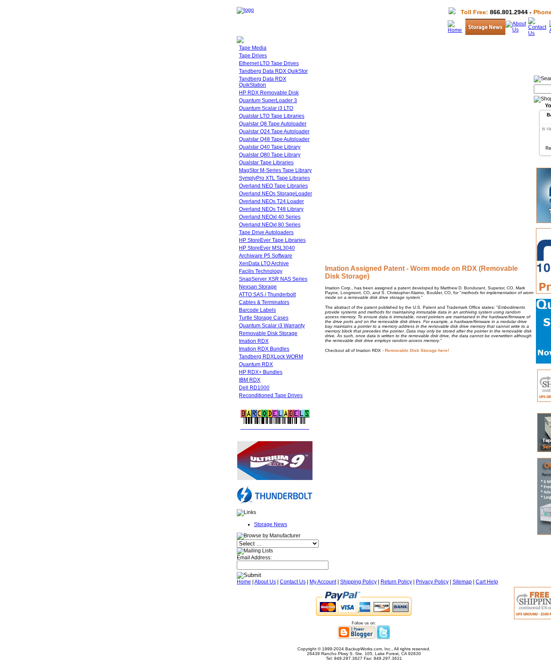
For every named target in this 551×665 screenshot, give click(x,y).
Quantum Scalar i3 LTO (266, 108)
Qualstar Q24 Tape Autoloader (274, 132)
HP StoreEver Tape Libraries (272, 240)
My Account (323, 582)
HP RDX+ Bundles (260, 372)
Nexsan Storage (258, 287)
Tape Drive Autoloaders (266, 232)
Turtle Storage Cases (263, 318)
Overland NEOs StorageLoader (275, 194)
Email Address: (254, 558)
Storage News (270, 524)
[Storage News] (485, 33)
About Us (265, 582)
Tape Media (252, 48)
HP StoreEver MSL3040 (267, 248)
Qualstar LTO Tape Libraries (271, 116)
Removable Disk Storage (268, 333)
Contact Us (293, 582)
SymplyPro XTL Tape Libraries (274, 178)
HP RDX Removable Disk (269, 93)
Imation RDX (254, 341)
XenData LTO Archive (264, 263)
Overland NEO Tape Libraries (273, 186)
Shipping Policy (358, 582)
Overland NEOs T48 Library (271, 209)
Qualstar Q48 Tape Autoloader (274, 139)
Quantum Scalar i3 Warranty (272, 326)
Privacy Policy (432, 582)
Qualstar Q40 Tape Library (269, 147)
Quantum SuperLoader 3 (268, 100)
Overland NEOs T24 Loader (271, 201)
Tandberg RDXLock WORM (271, 357)
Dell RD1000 (254, 388)
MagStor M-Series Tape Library (275, 170)
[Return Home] (245, 10)
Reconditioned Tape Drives (271, 395)
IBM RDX (249, 380)
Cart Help (487, 582)
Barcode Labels (257, 310)
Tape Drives (253, 56)
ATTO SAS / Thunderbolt (267, 295)
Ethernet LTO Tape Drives (269, 63)
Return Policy (396, 582)
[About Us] (516, 30)
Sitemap (462, 582)
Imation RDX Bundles (264, 349)
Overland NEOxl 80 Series (269, 225)
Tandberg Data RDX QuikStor (273, 71)
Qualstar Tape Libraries (266, 163)
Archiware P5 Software (265, 256)
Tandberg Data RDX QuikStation (262, 82)
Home (244, 582)
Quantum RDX (256, 364)
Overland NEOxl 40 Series (269, 217)
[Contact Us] (538, 33)
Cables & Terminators (264, 302)
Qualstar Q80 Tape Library (269, 155)
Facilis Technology (260, 271)
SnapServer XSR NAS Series (273, 279)
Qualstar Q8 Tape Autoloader (272, 124)
